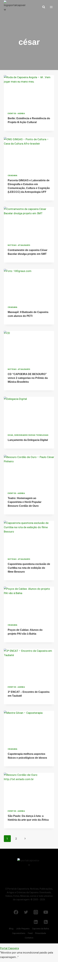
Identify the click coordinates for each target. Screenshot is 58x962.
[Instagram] (35, 912)
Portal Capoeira (9, 948)
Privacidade (40, 933)
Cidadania (12, 175)
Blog (11, 928)
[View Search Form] (44, 7)
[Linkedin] (35, 921)
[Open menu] (51, 6)
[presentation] (29, 91)
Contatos (29, 938)
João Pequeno (23, 928)
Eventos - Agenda (16, 113)
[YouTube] (45, 912)
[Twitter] (25, 912)
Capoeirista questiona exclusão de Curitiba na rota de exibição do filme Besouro (29, 568)
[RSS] (45, 921)
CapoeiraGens (18, 933)
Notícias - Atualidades (19, 245)
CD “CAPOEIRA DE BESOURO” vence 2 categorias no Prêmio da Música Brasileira (28, 378)
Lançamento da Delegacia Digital (28, 440)
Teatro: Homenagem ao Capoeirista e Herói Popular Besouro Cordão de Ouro (24, 502)
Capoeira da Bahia (40, 928)
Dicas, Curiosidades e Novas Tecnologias (28, 435)
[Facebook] (15, 912)
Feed (30, 933)
